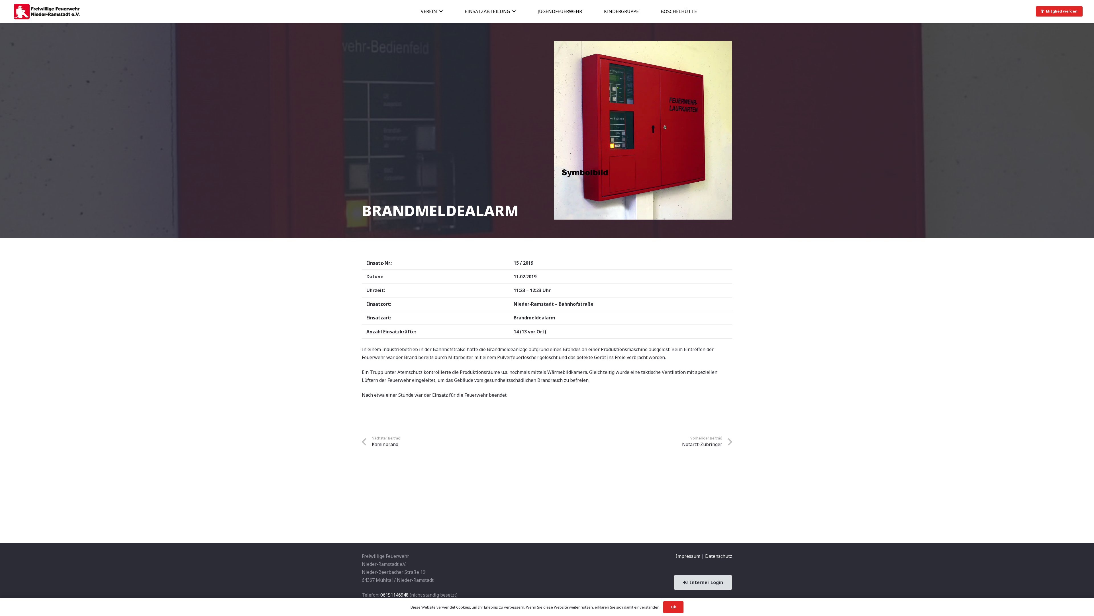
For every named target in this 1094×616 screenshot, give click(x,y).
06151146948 (394, 595)
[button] (441, 11)
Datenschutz (718, 556)
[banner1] (46, 11)
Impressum (688, 556)
